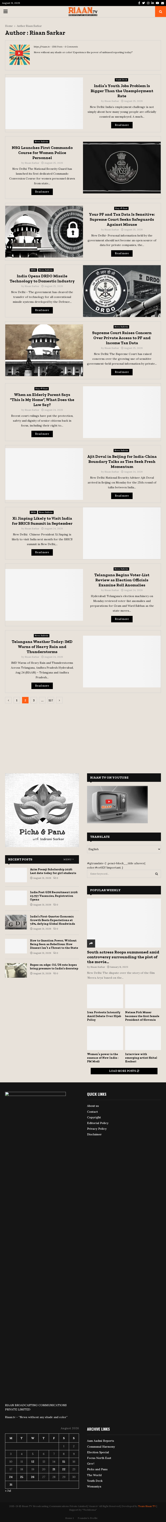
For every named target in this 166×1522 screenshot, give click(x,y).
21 (53, 1469)
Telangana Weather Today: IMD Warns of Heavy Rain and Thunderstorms (42, 646)
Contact (92, 1112)
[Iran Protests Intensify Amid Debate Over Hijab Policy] (105, 996)
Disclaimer (94, 1134)
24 (11, 1477)
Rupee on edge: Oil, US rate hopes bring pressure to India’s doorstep (54, 966)
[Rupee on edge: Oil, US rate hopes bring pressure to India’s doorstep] (16, 970)
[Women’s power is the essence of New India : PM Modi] (105, 1038)
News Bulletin (41, 141)
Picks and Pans (97, 1469)
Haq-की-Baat (121, 208)
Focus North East (99, 1458)
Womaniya (94, 1486)
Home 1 (69, 1518)
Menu (67, 859)
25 (21, 1477)
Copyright (94, 1117)
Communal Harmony (101, 1446)
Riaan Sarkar (34, 26)
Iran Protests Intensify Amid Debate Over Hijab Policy (104, 1016)
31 (11, 1484)
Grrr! (90, 1463)
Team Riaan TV (147, 1506)
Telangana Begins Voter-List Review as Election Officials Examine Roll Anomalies (121, 579)
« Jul (8, 1490)
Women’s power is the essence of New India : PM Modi (102, 1057)
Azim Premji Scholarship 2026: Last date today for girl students (53, 871)
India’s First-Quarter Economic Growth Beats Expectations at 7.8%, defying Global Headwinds (52, 920)
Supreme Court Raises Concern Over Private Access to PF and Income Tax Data (122, 337)
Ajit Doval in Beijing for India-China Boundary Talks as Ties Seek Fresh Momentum (122, 461)
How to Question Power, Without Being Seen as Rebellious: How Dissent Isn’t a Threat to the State (54, 944)
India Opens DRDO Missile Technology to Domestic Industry (42, 278)
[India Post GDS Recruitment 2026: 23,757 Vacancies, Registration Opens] (16, 898)
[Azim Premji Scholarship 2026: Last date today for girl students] (16, 875)
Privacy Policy (97, 1128)
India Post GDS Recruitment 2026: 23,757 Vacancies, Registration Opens (54, 896)
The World (94, 1475)
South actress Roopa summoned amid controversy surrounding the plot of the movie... (123, 957)
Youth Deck (121, 79)
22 (63, 1469)
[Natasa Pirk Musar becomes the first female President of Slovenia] (143, 996)
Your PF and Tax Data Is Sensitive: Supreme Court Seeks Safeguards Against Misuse (122, 219)
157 (51, 700)
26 (32, 1477)
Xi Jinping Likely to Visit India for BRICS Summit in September (42, 521)
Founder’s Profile (88, 1518)
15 (63, 1461)
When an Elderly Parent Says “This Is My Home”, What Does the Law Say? (42, 399)
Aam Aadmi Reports (100, 1441)
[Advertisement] (83, 735)
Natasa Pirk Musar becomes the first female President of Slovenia (142, 1016)
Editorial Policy (98, 1123)
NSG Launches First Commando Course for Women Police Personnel (42, 152)
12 (32, 1461)
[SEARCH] (156, 874)
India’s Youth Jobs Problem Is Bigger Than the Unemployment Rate (122, 90)
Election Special (98, 1452)
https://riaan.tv (42, 46)
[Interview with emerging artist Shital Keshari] (143, 1038)
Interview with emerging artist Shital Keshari (141, 1057)
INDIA (33, 270)
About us (93, 1106)
